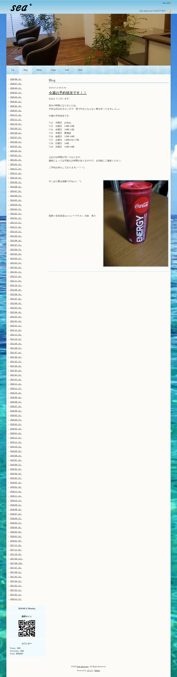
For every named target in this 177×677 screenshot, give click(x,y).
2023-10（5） (16, 231)
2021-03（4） (16, 370)
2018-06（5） (16, 518)
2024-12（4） (16, 169)
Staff (67, 70)
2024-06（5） (16, 196)
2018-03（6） (16, 532)
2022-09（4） (16, 290)
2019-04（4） (16, 474)
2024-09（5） (16, 182)
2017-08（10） (16, 563)
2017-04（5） (16, 581)
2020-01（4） (16, 433)
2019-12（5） (16, 438)
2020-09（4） (16, 397)
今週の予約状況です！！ (68, 93)
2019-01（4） (16, 487)
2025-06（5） (16, 142)
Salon (53, 70)
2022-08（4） (16, 294)
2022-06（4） (16, 303)
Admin (97, 670)
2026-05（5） (16, 93)
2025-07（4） (16, 137)
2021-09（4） (16, 344)
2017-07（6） (16, 568)
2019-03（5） (16, 478)
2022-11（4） (16, 281)
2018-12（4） (16, 491)
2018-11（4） (16, 496)
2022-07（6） (16, 299)
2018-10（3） (16, 500)
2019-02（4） (16, 483)
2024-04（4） (16, 205)
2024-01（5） (16, 218)
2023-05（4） (16, 254)
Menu (39, 70)
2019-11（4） (16, 442)
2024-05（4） (16, 200)
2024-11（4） (16, 173)
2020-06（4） (16, 411)
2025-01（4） (16, 164)
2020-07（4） (16, 406)
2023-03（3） (16, 263)
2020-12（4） (16, 384)
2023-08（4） (16, 240)
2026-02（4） (16, 106)
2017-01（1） (16, 595)
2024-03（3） (16, 209)
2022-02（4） (16, 321)
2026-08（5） (16, 79)
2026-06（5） (16, 88)
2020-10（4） (16, 393)
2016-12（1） (16, 599)
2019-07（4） (16, 460)
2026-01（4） (16, 110)
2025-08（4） (16, 133)
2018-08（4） (16, 509)
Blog (25, 70)
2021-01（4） (16, 379)
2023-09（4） (16, 236)
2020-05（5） (16, 415)
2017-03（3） (16, 586)
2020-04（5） (16, 420)
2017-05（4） (16, 577)
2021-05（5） (16, 361)
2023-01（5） (16, 272)
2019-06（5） (16, 465)
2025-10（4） (16, 124)
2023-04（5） (16, 258)
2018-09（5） (16, 505)
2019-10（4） (16, 447)
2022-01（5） (16, 326)
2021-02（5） (16, 375)
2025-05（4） (16, 146)
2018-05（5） (16, 523)
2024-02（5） (16, 214)
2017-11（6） (16, 550)
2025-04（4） (16, 151)
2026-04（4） (16, 97)
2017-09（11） (16, 559)
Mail (80, 70)
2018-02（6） (16, 536)
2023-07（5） (16, 245)
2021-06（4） (16, 357)
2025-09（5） (16, 128)
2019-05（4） (16, 469)
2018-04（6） (16, 527)
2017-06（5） (16, 572)
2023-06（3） (16, 249)
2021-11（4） (16, 335)
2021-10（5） (16, 339)
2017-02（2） (16, 590)
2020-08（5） (16, 402)
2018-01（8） (16, 541)
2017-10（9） (16, 554)
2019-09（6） (16, 451)
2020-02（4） (16, 429)
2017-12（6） (16, 545)
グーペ (90, 670)
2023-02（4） (16, 267)
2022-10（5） (16, 285)
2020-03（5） (16, 424)
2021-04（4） (16, 366)
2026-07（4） (16, 84)
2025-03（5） (16, 155)
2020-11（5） (16, 388)
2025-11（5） (16, 119)
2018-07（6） (16, 514)
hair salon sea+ (83, 666)
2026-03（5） (16, 102)
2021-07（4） (16, 353)
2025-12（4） (16, 115)
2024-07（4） (16, 191)
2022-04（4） (16, 312)
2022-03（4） (16, 317)
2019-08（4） (16, 456)
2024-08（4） (16, 187)
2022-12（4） (16, 276)
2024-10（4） (16, 178)
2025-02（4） (16, 160)
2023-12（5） (16, 223)
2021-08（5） (16, 348)
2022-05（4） (16, 308)
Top (12, 70)
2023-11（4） (16, 227)
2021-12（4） (16, 330)
